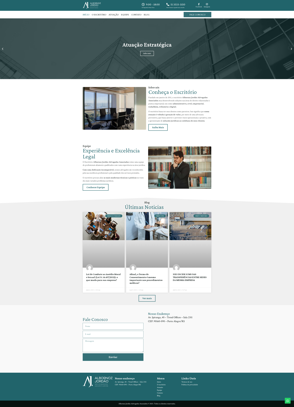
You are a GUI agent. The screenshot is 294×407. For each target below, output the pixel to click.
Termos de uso (186, 382)
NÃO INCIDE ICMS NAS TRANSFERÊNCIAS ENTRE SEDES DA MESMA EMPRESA (189, 277)
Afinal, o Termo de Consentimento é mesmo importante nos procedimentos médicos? (146, 278)
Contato (136, 14)
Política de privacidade (189, 384)
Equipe (125, 14)
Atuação (114, 14)
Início (86, 14)
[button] (2, 48)
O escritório (99, 14)
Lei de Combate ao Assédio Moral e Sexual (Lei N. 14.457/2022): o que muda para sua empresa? (103, 277)
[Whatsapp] (288, 401)
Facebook (199, 7)
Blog (147, 14)
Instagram (207, 7)
